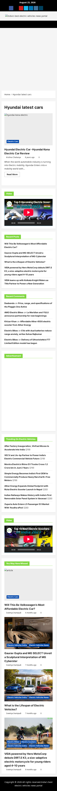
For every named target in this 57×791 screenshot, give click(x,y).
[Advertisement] (28, 57)
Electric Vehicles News (39, 645)
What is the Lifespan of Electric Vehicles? (24, 262)
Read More (13, 175)
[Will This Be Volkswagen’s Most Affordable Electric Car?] (28, 585)
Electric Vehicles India (17, 645)
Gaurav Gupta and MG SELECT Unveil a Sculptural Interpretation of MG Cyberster (28, 657)
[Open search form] (55, 24)
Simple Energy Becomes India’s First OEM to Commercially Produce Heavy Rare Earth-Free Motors (27, 477)
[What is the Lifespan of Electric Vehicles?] (28, 685)
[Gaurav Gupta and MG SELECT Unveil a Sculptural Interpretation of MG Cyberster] (28, 633)
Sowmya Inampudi (13, 612)
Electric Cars (12, 141)
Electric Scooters (28, 742)
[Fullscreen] (48, 222)
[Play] (8, 222)
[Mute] (44, 222)
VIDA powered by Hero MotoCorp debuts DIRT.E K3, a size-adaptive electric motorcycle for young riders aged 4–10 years (28, 271)
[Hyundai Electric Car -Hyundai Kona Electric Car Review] (28, 129)
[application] (28, 212)
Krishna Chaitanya (13, 157)
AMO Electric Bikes (13, 312)
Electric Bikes (11, 330)
